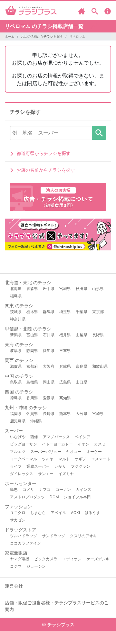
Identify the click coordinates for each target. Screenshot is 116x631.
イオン (83, 444)
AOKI (75, 512)
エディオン (72, 558)
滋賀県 (16, 366)
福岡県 (16, 413)
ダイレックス (21, 473)
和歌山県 (100, 366)
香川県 (32, 397)
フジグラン (80, 466)
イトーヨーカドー (57, 444)
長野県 (98, 334)
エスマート (101, 458)
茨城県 (16, 311)
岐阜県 (16, 350)
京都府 (32, 366)
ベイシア (82, 436)
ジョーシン (36, 566)
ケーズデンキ (98, 558)
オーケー (94, 451)
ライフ (16, 466)
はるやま (92, 512)
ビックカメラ (45, 558)
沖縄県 (36, 421)
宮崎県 (98, 413)
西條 (34, 436)
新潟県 (16, 334)
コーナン (63, 489)
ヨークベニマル (23, 458)
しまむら (38, 512)
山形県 (98, 288)
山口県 (81, 382)
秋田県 (81, 288)
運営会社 (14, 586)
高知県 (65, 397)
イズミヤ (66, 473)
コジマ (16, 566)
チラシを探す (99, 133)
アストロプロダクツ (27, 496)
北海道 (16, 288)
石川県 (48, 334)
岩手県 (48, 288)
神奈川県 (17, 319)
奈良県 (81, 366)
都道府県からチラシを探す (43, 153)
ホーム (10, 36)
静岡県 (32, 350)
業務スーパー (38, 466)
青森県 (32, 288)
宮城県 (65, 288)
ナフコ (45, 489)
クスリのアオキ (83, 535)
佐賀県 (32, 413)
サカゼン (17, 520)
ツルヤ (47, 458)
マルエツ (17, 451)
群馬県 (48, 311)
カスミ (100, 444)
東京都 (98, 311)
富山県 (32, 334)
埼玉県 (65, 311)
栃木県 (32, 311)
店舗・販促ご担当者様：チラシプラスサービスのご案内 (57, 606)
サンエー (45, 473)
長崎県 (48, 413)
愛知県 (48, 350)
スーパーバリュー (45, 451)
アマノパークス (56, 436)
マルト (64, 458)
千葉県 (81, 311)
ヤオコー (74, 451)
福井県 (65, 334)
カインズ (83, 489)
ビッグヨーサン (23, 444)
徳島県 (16, 397)
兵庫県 (65, 366)
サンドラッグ (53, 535)
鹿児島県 (17, 421)
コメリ (28, 489)
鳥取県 (16, 382)
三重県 (65, 350)
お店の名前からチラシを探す (42, 36)
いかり (60, 466)
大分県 (81, 413)
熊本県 (65, 413)
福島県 (16, 295)
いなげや (17, 436)
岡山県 (48, 382)
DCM (54, 496)
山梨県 (81, 334)
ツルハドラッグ (23, 535)
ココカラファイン (25, 543)
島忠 (14, 489)
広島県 (65, 382)
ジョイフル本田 (77, 496)
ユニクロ (17, 512)
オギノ (80, 458)
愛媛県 (48, 397)
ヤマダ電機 (19, 558)
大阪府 (48, 366)
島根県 (32, 382)
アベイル (58, 512)
